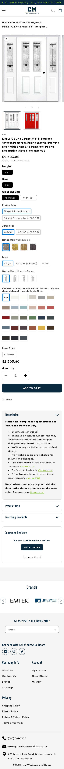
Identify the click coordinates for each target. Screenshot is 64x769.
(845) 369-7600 (17, 738)
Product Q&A (12, 506)
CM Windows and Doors (37, 764)
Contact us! (37, 492)
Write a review (32, 547)
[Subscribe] (55, 629)
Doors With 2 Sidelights (25, 22)
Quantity (8, 368)
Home (5, 22)
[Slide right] (38, 107)
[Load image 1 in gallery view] (12, 120)
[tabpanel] (19, 600)
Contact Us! (27, 466)
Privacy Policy (10, 711)
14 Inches (28, 197)
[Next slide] (61, 601)
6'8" (7, 172)
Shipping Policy (11, 705)
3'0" (7, 185)
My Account (39, 670)
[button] (3, 10)
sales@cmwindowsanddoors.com (27, 746)
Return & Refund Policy (15, 717)
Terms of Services (13, 722)
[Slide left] (25, 107)
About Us (7, 670)
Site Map (7, 687)
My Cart (36, 681)
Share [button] (9, 399)
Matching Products (16, 517)
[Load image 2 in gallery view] (32, 120)
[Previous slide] (3, 601)
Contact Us (9, 675)
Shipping (6, 161)
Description (12, 415)
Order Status (39, 675)
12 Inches (10, 197)
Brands (6, 681)
